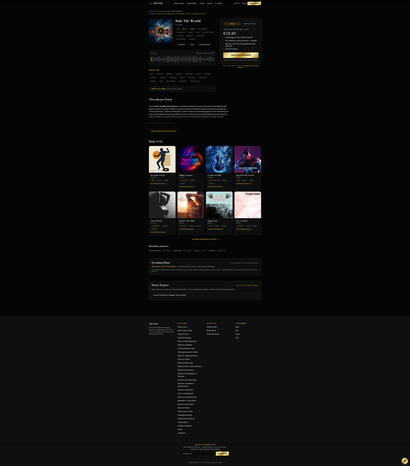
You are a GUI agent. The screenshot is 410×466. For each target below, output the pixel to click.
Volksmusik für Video (185, 411)
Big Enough (182, 250)
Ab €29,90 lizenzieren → (158, 183)
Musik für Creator (184, 359)
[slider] (182, 59)
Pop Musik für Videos (198, 14)
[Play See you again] (247, 205)
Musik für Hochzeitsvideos (187, 380)
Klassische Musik (184, 408)
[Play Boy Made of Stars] (162, 159)
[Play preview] (161, 31)
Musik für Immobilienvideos (187, 397)
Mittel (184, 29)
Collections (182, 433)
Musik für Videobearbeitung (188, 356)
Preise (202, 3)
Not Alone (217, 250)
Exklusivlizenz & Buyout (186, 418)
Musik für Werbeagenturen (187, 341)
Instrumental (203, 29)
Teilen (192, 44)
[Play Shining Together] (190, 159)
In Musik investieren (185, 426)
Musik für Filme (183, 334)
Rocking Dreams (159, 250)
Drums (190, 32)
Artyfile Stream (212, 327)
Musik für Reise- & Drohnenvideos (190, 366)
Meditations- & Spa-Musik (187, 401)
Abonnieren (222, 453)
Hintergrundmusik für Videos (188, 352)
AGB (237, 338)
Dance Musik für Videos (183, 14)
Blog (237, 327)
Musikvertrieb (211, 330)
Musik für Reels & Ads (185, 363)
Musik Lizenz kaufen (185, 330)
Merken (181, 44)
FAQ (237, 330)
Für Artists (218, 3)
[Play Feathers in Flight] (219, 159)
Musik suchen (179, 3)
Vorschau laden (204, 44)
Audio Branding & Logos (186, 348)
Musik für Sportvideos (185, 370)
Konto (244, 3)
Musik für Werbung (184, 338)
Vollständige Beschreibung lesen (163, 131)
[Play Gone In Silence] (162, 205)
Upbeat (192, 29)
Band (197, 32)
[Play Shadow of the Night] (190, 205)
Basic (232, 24)
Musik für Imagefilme (185, 345)
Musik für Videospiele (185, 390)
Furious (199, 250)
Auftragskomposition (185, 415)
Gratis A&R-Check (213, 334)
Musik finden (254, 3)
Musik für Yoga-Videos (186, 404)
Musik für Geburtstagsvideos (162, 11)
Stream (209, 3)
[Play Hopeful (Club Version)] (247, 159)
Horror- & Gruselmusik (185, 393)
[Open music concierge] (405, 461)
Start (150, 11)
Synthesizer (180, 32)
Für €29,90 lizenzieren (241, 55)
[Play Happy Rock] (219, 205)
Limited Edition (192, 3)
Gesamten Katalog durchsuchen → (205, 239)
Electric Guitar (208, 32)
